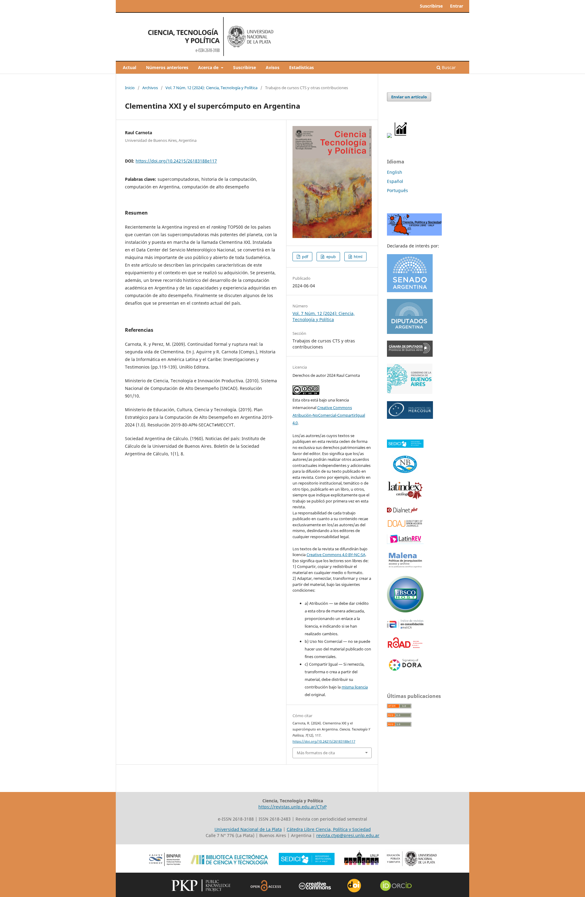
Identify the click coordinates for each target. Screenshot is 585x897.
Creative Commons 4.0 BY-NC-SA (336, 554)
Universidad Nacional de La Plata (248, 829)
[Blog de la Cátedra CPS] (414, 234)
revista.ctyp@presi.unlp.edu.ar (347, 835)
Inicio (130, 87)
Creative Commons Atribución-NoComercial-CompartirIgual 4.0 (328, 415)
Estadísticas (301, 67)
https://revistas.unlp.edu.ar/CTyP (292, 807)
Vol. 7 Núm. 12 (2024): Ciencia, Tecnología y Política (211, 87)
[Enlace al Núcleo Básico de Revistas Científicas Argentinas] (405, 473)
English (394, 172)
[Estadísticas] (401, 136)
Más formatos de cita (316, 752)
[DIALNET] (402, 511)
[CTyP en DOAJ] (405, 526)
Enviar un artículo (409, 97)
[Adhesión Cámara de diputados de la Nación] (410, 332)
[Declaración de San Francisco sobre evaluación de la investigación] (405, 671)
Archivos (150, 87)
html (357, 256)
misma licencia (355, 687)
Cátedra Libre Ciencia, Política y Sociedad (329, 829)
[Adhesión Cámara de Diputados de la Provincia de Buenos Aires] (410, 355)
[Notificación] (389, 136)
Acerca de (209, 67)
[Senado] (410, 290)
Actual (129, 67)
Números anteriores (167, 67)
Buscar (448, 67)
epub (330, 256)
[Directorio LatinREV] (405, 542)
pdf (304, 256)
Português (397, 190)
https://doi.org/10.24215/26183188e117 (176, 161)
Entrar (456, 6)
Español (395, 181)
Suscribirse (244, 67)
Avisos (272, 67)
